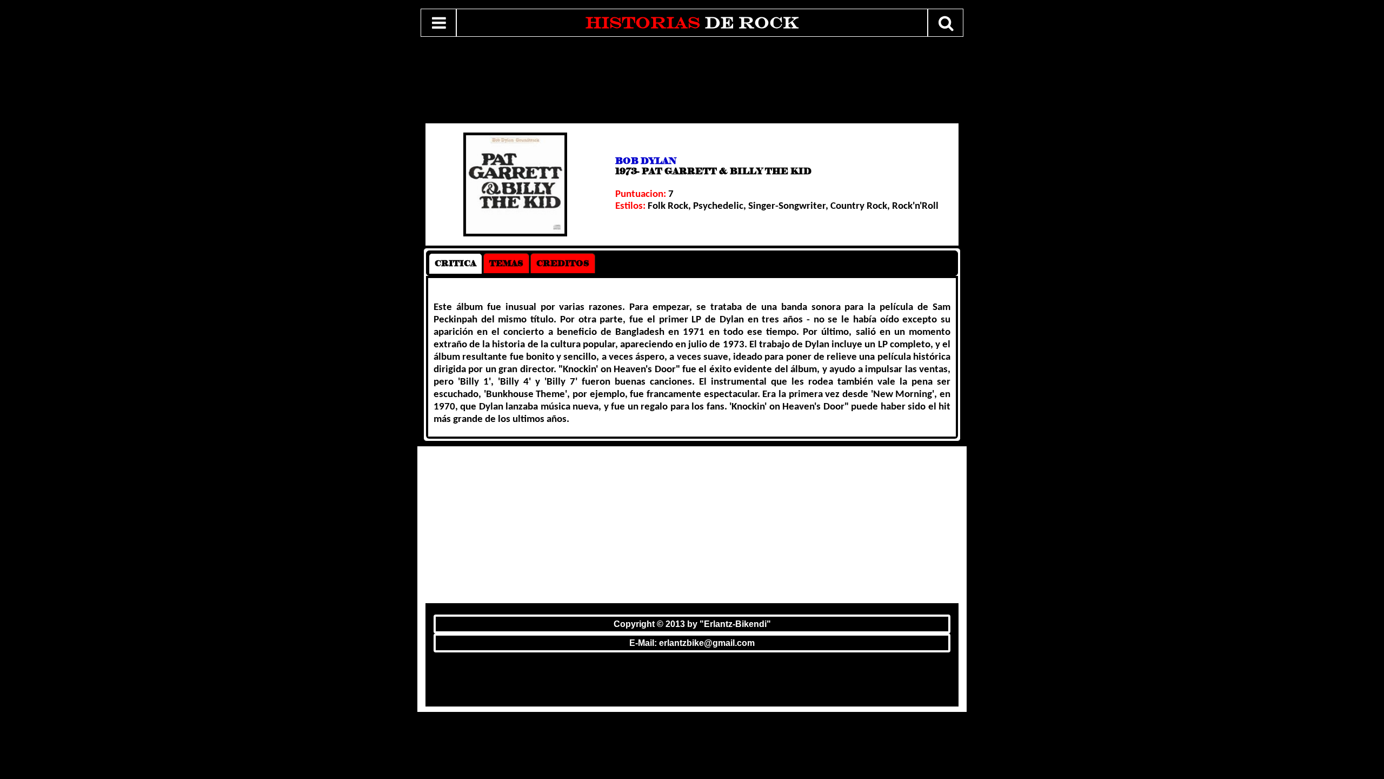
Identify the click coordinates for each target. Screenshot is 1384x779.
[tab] (455, 263)
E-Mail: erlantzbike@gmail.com (692, 643)
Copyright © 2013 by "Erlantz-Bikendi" (692, 624)
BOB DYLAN (645, 161)
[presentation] (455, 263)
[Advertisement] (685, 80)
